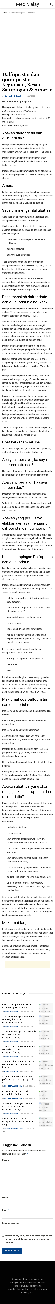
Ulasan (6, 1160)
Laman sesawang (10, 1223)
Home (4, 13)
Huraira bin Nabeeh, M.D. (13, 1128)
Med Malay (27, 4)
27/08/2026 (25, 1011)
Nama (6, 1197)
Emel (5, 1210)
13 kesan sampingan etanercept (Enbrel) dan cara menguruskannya (18, 1049)
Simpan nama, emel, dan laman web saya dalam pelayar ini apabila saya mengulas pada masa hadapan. (28, 1239)
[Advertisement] (27, 43)
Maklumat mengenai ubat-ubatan (22, 13)
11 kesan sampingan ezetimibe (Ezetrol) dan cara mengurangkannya (18, 1019)
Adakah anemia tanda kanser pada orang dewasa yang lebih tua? (18, 1079)
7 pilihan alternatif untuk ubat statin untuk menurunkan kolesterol (18, 1064)
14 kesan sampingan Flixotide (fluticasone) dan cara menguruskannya (17, 1106)
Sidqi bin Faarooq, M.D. (13, 1086)
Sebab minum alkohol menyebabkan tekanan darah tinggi (18, 1121)
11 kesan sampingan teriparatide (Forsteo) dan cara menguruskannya (19, 1034)
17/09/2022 (30, 96)
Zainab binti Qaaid (13, 96)
